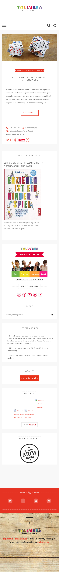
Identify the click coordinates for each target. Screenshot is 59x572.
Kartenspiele (11, 134)
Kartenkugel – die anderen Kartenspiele (29, 79)
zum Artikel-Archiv (29, 378)
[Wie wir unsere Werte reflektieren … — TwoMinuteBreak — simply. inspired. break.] (19, 414)
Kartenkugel (27, 131)
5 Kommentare (31, 128)
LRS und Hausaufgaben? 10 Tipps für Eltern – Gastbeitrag (28, 349)
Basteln (13, 131)
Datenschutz (21, 538)
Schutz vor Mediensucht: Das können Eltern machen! (27, 356)
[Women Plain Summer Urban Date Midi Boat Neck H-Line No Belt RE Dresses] (40, 404)
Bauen (19, 131)
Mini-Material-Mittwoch (29, 70)
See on (26, 425)
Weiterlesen (29, 113)
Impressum (8, 538)
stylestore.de (43, 542)
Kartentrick (21, 134)
